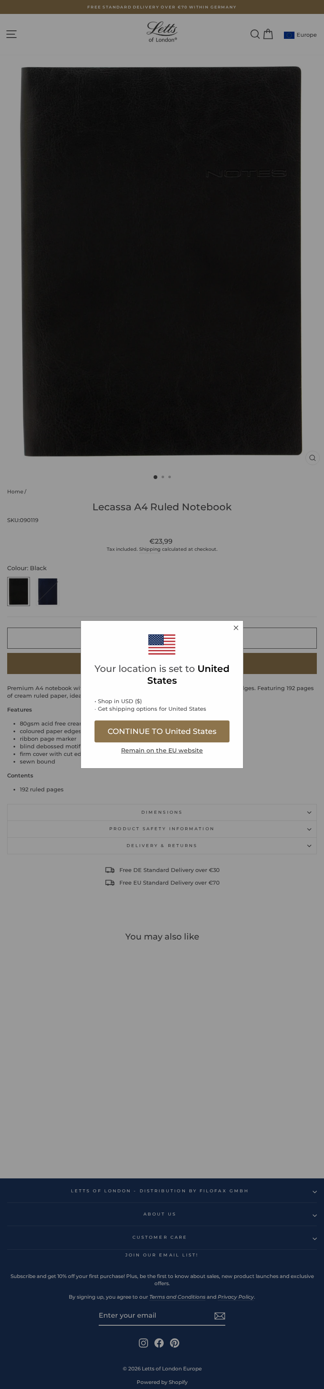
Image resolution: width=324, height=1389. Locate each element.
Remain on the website (162, 750)
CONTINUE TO (162, 731)
